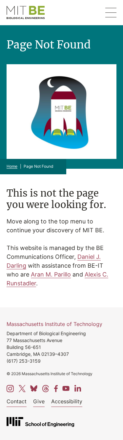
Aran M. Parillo (51, 274)
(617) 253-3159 (24, 361)
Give (39, 401)
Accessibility (66, 401)
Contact (17, 401)
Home (12, 166)
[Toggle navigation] (110, 12)
